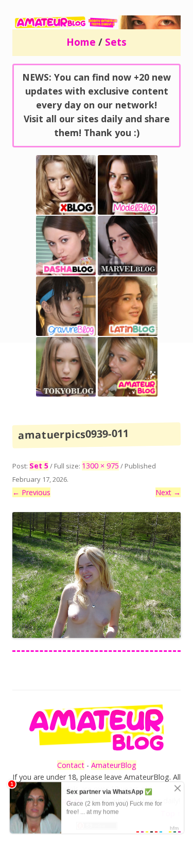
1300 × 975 (100, 466)
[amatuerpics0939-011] (96, 575)
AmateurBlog (113, 765)
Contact (70, 765)
